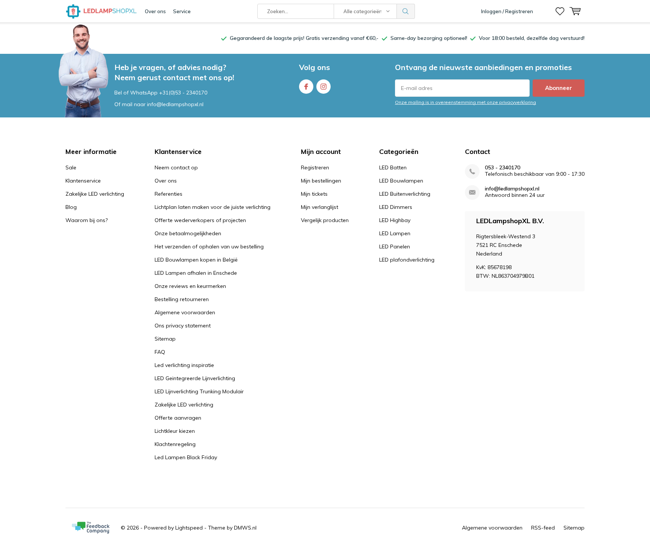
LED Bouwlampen (401, 180)
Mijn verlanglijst (319, 207)
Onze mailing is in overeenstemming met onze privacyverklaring (465, 102)
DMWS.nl (245, 527)
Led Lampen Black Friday (186, 457)
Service (182, 11)
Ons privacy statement (183, 325)
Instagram (323, 86)
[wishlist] (560, 11)
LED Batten (393, 167)
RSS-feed (543, 527)
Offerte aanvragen (178, 417)
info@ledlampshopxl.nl (512, 189)
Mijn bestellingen (321, 180)
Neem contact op (176, 167)
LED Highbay (394, 220)
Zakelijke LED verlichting (94, 193)
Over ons (155, 11)
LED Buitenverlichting (404, 193)
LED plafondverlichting (406, 259)
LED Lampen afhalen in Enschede (196, 272)
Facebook (306, 86)
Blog (71, 207)
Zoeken (406, 11)
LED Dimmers (395, 207)
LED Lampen (394, 233)
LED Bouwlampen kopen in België (196, 259)
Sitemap (165, 338)
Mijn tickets (314, 193)
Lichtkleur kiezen (175, 431)
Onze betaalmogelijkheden (188, 233)
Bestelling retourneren (182, 299)
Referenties (168, 193)
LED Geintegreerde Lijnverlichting (195, 378)
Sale (70, 167)
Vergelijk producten (325, 220)
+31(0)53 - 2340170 (183, 92)
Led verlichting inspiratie (184, 365)
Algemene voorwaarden (185, 312)
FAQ (160, 352)
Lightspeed (189, 527)
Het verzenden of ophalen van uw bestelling (209, 246)
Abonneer (558, 87)
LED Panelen (394, 246)
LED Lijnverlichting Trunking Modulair (199, 391)
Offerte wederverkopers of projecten (200, 220)
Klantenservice (83, 180)
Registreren (315, 167)
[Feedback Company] (90, 528)
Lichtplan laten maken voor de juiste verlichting (212, 207)
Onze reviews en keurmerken (190, 286)
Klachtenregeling (175, 444)
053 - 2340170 (502, 167)
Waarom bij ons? (86, 220)
